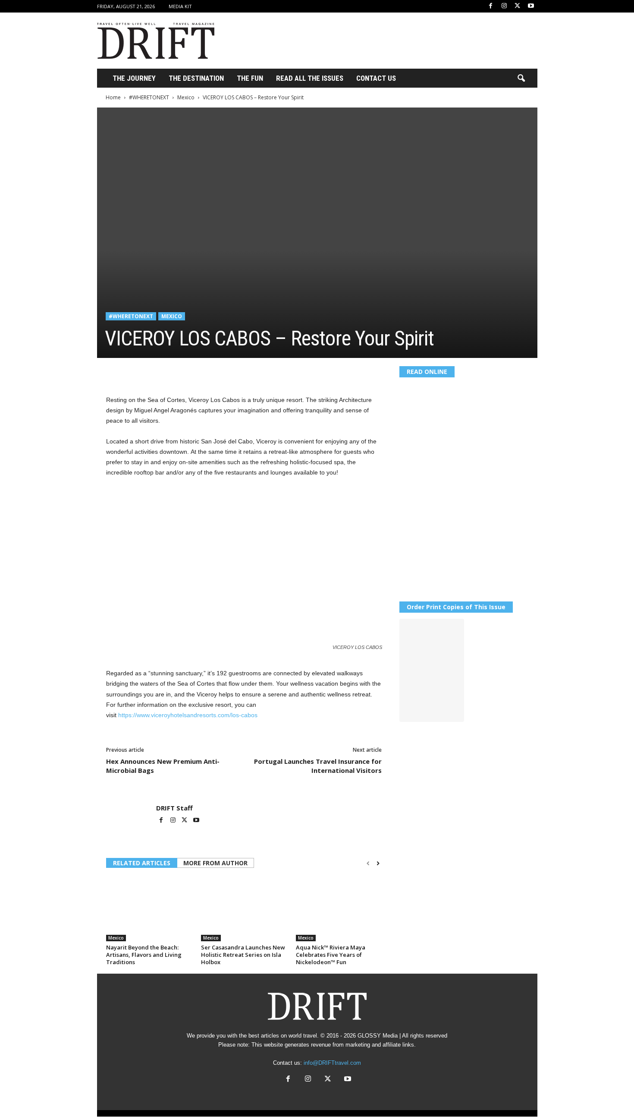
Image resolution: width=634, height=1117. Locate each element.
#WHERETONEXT (149, 97)
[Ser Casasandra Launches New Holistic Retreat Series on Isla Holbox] (244, 909)
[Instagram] (504, 6)
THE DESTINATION (196, 78)
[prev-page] (368, 863)
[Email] (214, 371)
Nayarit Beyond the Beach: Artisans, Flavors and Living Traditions (144, 954)
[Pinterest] (154, 371)
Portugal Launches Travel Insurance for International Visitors (318, 766)
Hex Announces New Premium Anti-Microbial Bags (163, 766)
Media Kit (180, 6)
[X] (517, 6)
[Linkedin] (194, 371)
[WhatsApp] (174, 371)
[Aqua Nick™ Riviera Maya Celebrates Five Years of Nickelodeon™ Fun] (339, 909)
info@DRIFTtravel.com (332, 1063)
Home (113, 97)
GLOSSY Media (378, 1035)
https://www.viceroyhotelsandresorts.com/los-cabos (187, 715)
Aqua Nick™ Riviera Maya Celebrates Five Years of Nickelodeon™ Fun (330, 954)
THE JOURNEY (134, 78)
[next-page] (378, 863)
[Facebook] (491, 6)
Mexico (186, 97)
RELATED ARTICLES (141, 863)
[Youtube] (531, 6)
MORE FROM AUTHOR (215, 863)
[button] (521, 78)
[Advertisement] (380, 40)
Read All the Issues (309, 78)
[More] (234, 371)
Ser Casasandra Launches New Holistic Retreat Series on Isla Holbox (243, 954)
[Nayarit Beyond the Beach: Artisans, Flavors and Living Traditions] (149, 909)
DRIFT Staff (174, 808)
